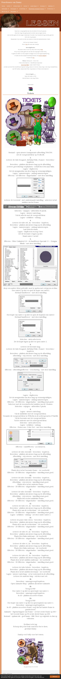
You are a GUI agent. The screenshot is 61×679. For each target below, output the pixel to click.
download (25, 65)
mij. (33, 57)
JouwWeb (56, 673)
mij (26, 44)
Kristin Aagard (42, 55)
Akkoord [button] (55, 676)
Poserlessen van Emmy (11, 2)
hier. (42, 49)
